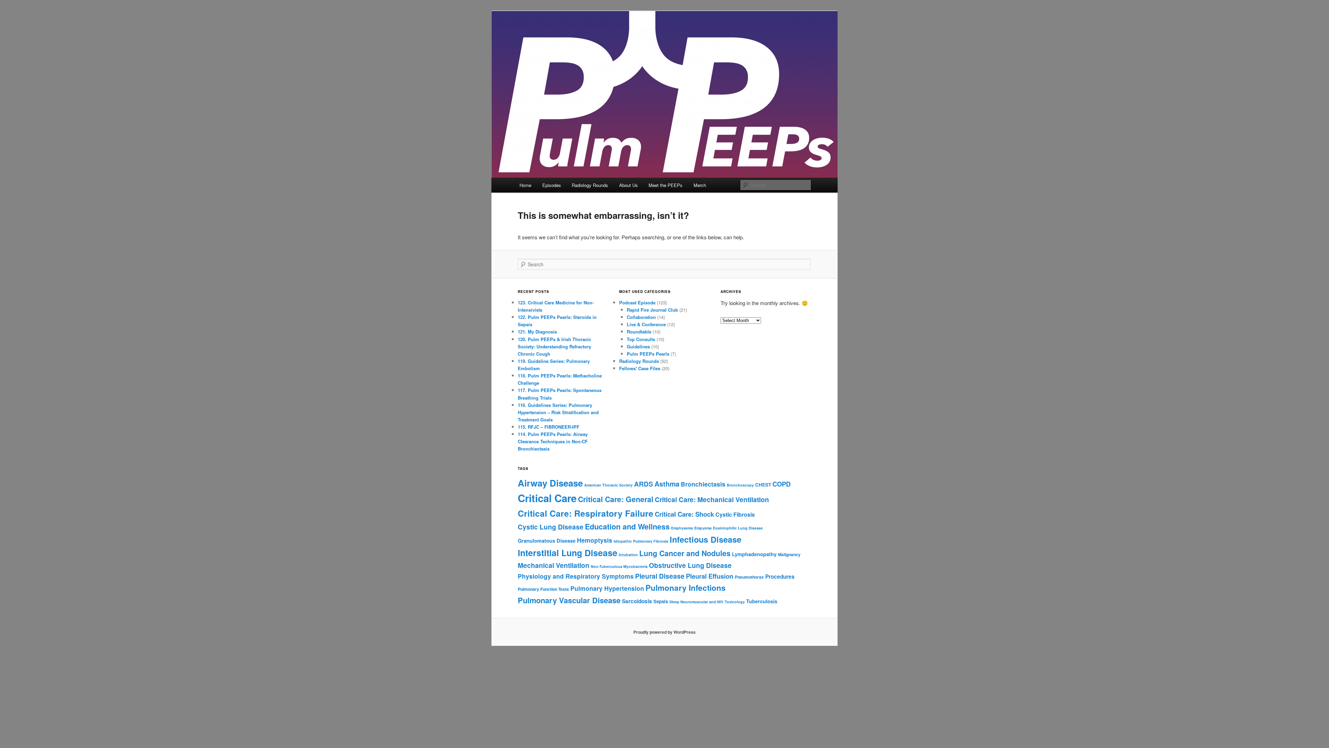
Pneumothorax (749, 577)
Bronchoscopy (740, 485)
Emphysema (682, 528)
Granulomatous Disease (547, 540)
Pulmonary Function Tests (543, 589)
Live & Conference (646, 324)
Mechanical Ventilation (553, 565)
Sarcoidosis (637, 601)
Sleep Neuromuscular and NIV (696, 601)
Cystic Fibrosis (735, 514)
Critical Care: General (615, 499)
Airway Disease (550, 483)
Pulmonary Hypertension (607, 588)
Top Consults (641, 339)
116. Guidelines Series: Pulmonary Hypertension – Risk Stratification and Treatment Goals (558, 412)
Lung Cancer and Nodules (685, 553)
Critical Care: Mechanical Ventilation (712, 499)
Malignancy (789, 554)
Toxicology (735, 601)
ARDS (643, 484)
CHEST (763, 484)
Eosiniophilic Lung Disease (738, 528)
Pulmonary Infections (685, 587)
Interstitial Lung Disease (567, 552)
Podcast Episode (637, 302)
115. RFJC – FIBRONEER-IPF (548, 427)
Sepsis (660, 601)
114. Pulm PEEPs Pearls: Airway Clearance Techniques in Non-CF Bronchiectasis (553, 441)
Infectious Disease (705, 539)
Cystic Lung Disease (551, 527)
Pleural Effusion (709, 576)
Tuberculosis (761, 601)
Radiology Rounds (590, 185)
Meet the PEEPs (665, 185)
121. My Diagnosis (537, 331)
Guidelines (638, 346)
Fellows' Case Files (639, 368)
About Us (628, 185)
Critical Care (547, 498)
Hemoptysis (594, 540)
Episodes (551, 185)
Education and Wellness (627, 526)
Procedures (780, 576)
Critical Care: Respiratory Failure (585, 513)
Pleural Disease (660, 576)
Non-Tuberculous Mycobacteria (619, 566)
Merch (700, 185)
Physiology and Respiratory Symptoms (576, 576)
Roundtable (639, 331)
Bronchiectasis (703, 484)
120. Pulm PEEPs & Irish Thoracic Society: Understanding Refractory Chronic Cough (554, 346)
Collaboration (641, 317)
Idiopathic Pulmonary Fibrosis (641, 541)
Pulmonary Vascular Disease (569, 600)
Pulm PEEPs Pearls (648, 353)
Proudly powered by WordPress (664, 632)
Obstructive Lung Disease (690, 565)
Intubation (628, 554)
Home (525, 185)
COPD (781, 484)
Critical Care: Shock (684, 514)
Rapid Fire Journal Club (652, 309)
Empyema (703, 528)
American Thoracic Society (608, 485)
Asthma (666, 484)
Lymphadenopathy (754, 554)
